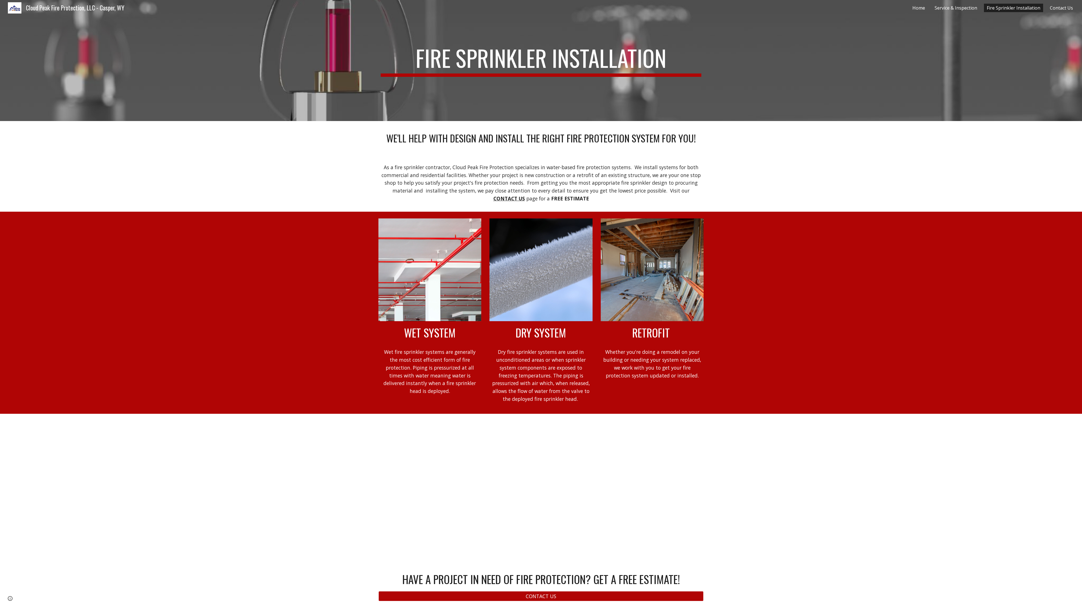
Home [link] (918, 8)
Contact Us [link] (1061, 8)
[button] (10, 598)
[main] (541, 60)
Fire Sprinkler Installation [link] (1013, 8)
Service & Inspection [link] (956, 8)
